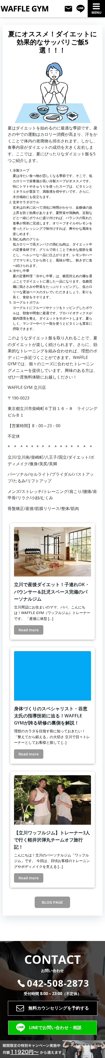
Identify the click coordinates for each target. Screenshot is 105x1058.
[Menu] (96, 6)
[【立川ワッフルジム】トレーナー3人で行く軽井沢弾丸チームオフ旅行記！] (52, 799)
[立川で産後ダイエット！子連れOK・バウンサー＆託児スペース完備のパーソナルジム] (52, 551)
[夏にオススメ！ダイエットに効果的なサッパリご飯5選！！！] (52, 91)
